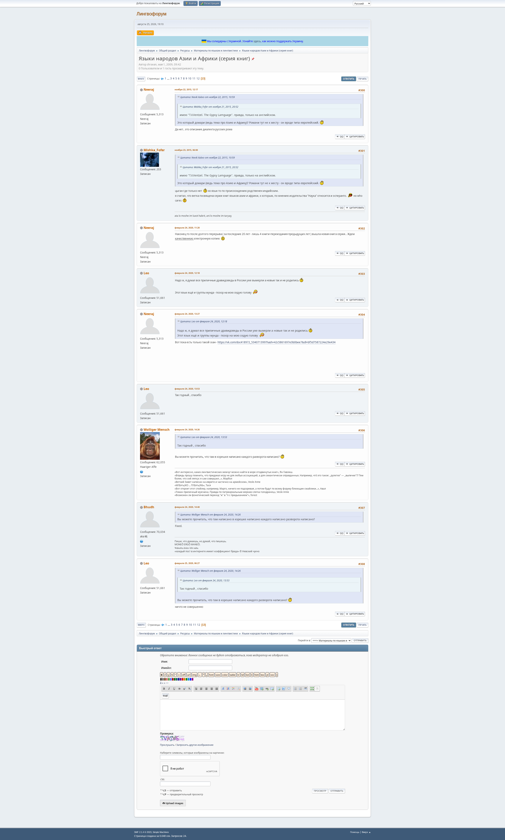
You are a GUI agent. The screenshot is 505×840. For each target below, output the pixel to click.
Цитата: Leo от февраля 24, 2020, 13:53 (203, 437)
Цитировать (356, 136)
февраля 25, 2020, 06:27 (187, 563)
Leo (146, 273)
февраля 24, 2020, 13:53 (187, 388)
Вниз (141, 78)
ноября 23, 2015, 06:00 (186, 149)
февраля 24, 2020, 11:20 (187, 227)
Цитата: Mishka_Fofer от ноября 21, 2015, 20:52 (210, 106)
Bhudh (149, 507)
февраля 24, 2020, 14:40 (187, 506)
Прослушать (167, 745)
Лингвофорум (151, 13)
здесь (257, 41)
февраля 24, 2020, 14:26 (187, 429)
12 (198, 78)
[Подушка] (141, 471)
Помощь (354, 832)
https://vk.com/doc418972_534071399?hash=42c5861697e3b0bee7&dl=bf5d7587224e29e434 (277, 342)
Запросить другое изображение (194, 745)
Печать (362, 78)
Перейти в (304, 640)
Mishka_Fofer (154, 150)
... (168, 78)
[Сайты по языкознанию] (141, 541)
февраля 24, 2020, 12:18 (187, 272)
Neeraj (149, 89)
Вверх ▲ (366, 832)
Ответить (348, 78)
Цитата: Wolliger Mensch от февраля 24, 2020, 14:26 (210, 514)
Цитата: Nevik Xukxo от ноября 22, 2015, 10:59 (207, 97)
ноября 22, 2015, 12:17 (186, 89)
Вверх (141, 624)
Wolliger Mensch (157, 429)
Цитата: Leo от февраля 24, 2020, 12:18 (203, 321)
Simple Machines (161, 832)
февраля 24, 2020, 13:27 (187, 313)
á (160, 683)
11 (193, 78)
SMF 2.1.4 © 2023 (143, 832)
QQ (341, 136)
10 (189, 78)
